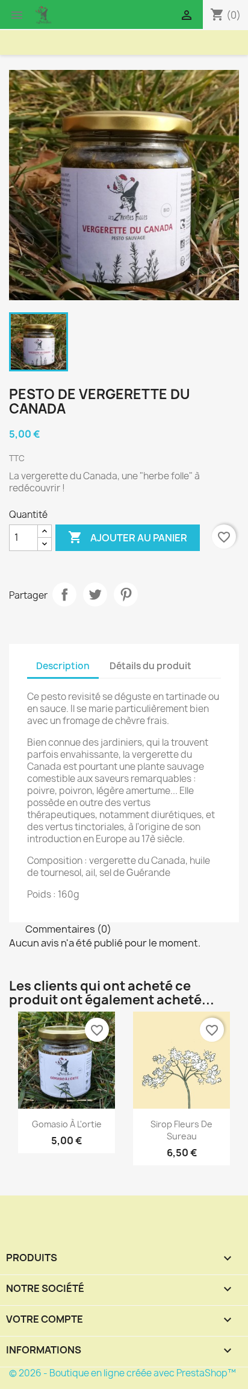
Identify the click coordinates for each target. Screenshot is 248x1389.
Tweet (95, 594)
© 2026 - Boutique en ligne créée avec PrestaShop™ (122, 1373)
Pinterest (126, 594)
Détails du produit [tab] (150, 666)
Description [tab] (63, 666)
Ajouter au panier (127, 537)
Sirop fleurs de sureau (181, 1130)
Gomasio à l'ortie (67, 1124)
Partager (64, 594)
